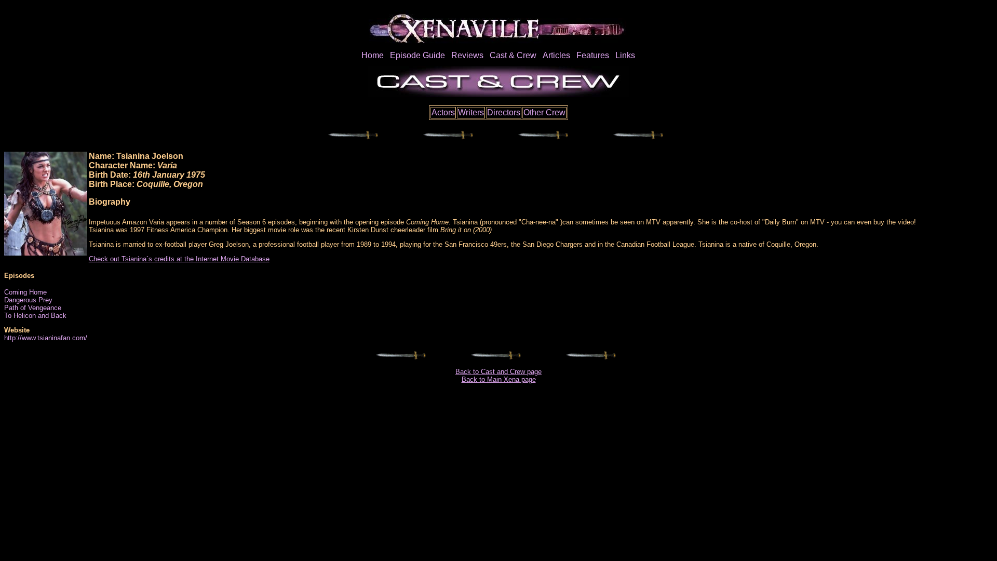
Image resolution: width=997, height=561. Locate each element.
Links (625, 55)
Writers (471, 112)
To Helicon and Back (35, 315)
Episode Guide (417, 55)
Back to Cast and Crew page (498, 372)
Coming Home (25, 292)
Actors (443, 112)
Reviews (467, 55)
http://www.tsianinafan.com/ (45, 338)
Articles (556, 55)
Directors (503, 112)
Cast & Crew (513, 55)
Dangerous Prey (28, 300)
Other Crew (544, 112)
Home (372, 55)
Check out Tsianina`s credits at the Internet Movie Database (179, 259)
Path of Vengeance (32, 308)
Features (592, 55)
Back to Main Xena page (499, 379)
